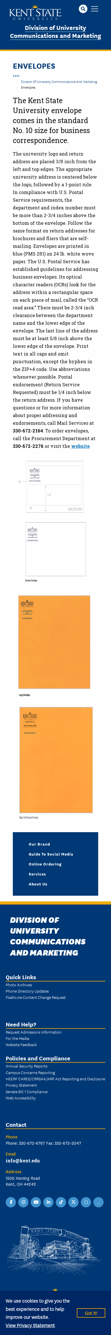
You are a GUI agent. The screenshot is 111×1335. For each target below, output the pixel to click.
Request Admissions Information (33, 1032)
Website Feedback (21, 1044)
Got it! (91, 1312)
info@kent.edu (23, 1160)
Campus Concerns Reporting (30, 1072)
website (80, 446)
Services (37, 873)
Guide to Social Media (51, 853)
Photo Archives (19, 984)
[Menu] (94, 9)
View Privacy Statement (30, 1324)
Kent (16, 75)
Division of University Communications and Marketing (55, 31)
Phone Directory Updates (27, 991)
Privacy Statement (21, 1085)
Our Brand (39, 843)
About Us (38, 883)
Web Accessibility (21, 1098)
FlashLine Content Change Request (36, 997)
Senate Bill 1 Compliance (27, 1091)
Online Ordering (45, 863)
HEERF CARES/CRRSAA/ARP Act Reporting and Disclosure (55, 1078)
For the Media (17, 1038)
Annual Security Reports (26, 1066)
